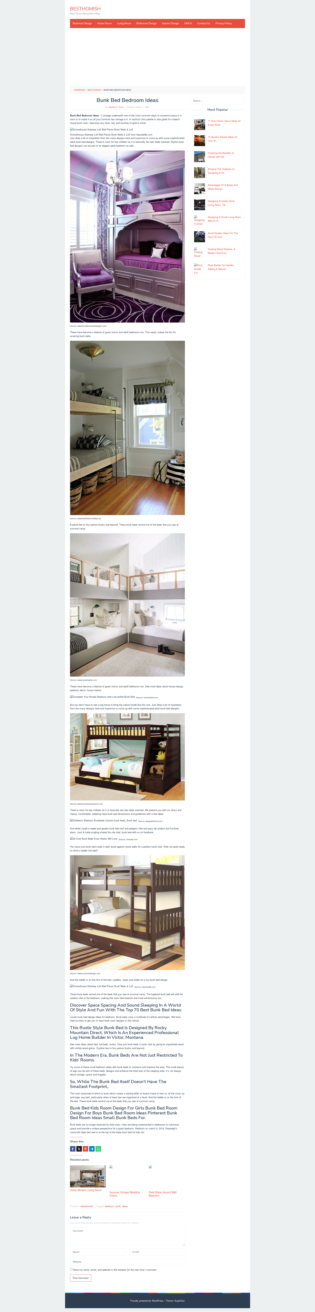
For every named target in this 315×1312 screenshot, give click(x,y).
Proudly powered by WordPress (147, 1300)
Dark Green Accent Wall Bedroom (162, 1193)
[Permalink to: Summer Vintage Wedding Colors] (127, 1177)
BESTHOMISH (85, 9)
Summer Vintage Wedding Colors (125, 1193)
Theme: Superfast (175, 1300)
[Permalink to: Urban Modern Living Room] (88, 1176)
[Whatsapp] (98, 1149)
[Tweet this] (79, 1149)
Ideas (125, 1206)
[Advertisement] (157, 57)
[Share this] (72, 1149)
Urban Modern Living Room (86, 1190)
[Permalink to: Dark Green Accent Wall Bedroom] (167, 1177)
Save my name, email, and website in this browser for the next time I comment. (115, 1269)
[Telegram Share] (92, 1149)
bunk (118, 1206)
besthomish (87, 1206)
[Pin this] (85, 1149)
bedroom (109, 1206)
